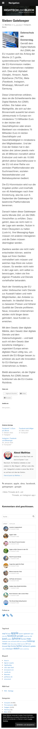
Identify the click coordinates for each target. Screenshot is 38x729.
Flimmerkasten (8, 705)
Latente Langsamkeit (15, 527)
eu (6, 636)
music (4, 643)
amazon (8, 483)
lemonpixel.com (9, 670)
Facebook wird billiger (26, 428)
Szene (4, 27)
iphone (16, 638)
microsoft (13, 641)
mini (17, 641)
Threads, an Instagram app (23, 495)
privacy (15, 644)
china (3, 636)
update (33, 646)
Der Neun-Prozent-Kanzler (17, 542)
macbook (4, 641)
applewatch (26, 634)
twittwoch (26, 646)
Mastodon (7, 674)
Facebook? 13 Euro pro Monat (8, 429)
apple (16, 483)
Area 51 (6, 661)
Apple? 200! (12, 535)
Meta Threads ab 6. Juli (13, 491)
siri (26, 643)
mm (21, 641)
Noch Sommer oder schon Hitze (18, 594)
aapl (4, 633)
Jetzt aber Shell (9, 667)
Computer (27, 25)
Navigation (14, 2)
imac (28, 636)
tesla (29, 644)
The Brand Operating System (18, 601)
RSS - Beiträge (8, 691)
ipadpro (9, 639)
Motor (6, 712)
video (3, 649)
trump (13, 646)
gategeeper (7, 486)
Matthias (8, 25)
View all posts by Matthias (13, 475)
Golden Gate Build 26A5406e (17, 586)
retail (18, 644)
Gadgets (6, 707)
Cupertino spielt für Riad (16, 564)
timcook (4, 646)
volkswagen (9, 649)
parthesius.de (8, 677)
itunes (23, 638)
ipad (4, 638)
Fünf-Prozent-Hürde (15, 557)
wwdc (21, 649)
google (18, 486)
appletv (21, 633)
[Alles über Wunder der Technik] (19, 14)
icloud (25, 636)
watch (17, 648)
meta (9, 641)
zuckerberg (26, 649)
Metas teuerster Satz (15, 571)
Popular (12, 524)
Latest (5, 524)
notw (8, 644)
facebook (30, 483)
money (24, 641)
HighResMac (8, 665)
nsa (12, 644)
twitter (19, 645)
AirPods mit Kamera (15, 579)
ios (31, 636)
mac (28, 638)
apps (32, 633)
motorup (30, 641)
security (23, 644)
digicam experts (9, 663)
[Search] (33, 516)
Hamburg (7, 710)
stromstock (7, 679)
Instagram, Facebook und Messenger (9, 439)
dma (22, 483)
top (9, 645)
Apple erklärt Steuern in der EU (18, 549)
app (9, 633)
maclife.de (7, 672)
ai (6, 633)
